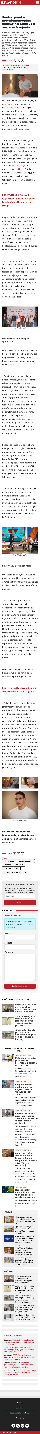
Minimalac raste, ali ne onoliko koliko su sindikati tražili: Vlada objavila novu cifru (25, 1220)
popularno (9, 861)
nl (26, 872)
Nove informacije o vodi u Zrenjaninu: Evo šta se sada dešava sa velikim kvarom (25, 1317)
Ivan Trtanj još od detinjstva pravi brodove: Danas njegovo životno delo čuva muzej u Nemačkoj (26, 1159)
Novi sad (19, 865)
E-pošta (9, 943)
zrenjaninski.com (16, 169)
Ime (7, 934)
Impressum (20, 1408)
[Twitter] (18, 1426)
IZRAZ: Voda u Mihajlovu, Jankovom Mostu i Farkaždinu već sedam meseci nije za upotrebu (24, 1251)
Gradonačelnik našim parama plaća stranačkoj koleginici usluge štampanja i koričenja (25, 1034)
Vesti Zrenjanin (24, 65)
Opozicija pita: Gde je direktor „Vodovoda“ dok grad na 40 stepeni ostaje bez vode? (24, 1229)
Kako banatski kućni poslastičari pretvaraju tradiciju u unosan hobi (26, 1062)
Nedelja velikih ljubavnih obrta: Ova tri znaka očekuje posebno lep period (25, 1193)
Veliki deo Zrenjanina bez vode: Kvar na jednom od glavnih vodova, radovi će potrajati (25, 1021)
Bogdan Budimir (25, 861)
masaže (7, 865)
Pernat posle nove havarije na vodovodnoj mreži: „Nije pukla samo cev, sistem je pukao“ (19, 1349)
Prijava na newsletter (20, 884)
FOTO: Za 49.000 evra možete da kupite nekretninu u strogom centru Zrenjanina (26, 1008)
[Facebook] (13, 1426)
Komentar (9, 952)
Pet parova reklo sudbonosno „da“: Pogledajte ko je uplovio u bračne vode (24, 1089)
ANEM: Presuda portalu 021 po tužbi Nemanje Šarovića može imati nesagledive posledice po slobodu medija (25, 1240)
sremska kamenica (12, 872)
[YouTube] (27, 1426)
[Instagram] (22, 1426)
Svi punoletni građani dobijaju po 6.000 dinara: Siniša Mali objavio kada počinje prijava (24, 1261)
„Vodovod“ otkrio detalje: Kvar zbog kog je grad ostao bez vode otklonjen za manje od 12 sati (25, 1308)
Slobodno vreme (10, 65)
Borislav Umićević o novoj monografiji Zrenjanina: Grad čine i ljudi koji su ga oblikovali (26, 1118)
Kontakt (20, 1403)
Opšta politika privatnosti (20, 1413)
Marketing (20, 1418)
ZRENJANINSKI (8, 70)
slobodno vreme (11, 869)
